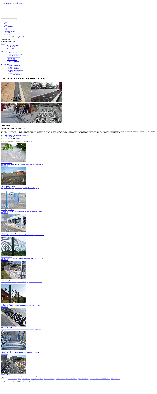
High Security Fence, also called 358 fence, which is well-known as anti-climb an (22, 258)
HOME (14, 37)
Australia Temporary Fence (8, 186)
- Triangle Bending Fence (13, 65)
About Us (6, 23)
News (5, 28)
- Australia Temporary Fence (14, 73)
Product (6, 25)
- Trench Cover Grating (13, 61)
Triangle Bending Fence (7, 304)
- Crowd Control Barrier (13, 74)
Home (5, 22)
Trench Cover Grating (6, 327)
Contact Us (7, 34)
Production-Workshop (9, 31)
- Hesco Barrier (11, 48)
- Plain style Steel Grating (13, 57)
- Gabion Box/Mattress (13, 45)
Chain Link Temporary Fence (8, 233)
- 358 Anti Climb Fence (13, 68)
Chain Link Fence (5, 280)
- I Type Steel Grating (12, 55)
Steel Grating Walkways (10, 136)
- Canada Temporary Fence (14, 71)
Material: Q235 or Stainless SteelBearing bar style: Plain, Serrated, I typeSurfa (21, 329)
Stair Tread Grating (6, 351)
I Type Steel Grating (83, 379)
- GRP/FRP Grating (12, 52)
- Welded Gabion (11, 47)
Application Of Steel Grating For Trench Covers (16, 135)
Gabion (2, 44)
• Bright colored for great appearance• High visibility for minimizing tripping (20, 188)
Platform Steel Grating (6, 374)
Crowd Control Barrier (6, 163)
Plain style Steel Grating (24, 379)
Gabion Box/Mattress (95, 379)
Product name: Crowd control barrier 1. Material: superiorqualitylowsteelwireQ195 (22, 164)
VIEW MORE (4, 166)
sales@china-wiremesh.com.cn (15, 3)
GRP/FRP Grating (106, 379)
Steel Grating (4, 51)
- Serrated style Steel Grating (14, 54)
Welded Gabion (115, 379)
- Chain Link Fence (12, 67)
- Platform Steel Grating (13, 58)
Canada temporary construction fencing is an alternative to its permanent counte (21, 211)
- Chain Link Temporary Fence (15, 70)
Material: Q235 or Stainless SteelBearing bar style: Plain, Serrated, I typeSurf (20, 376)
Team (5, 29)
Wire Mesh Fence (5, 64)
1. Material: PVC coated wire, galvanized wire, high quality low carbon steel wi (21, 282)
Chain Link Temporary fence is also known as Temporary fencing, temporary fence (22, 235)
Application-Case (8, 26)
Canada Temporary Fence (7, 210)
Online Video (7, 32)
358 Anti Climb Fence (6, 257)
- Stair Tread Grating (12, 60)
